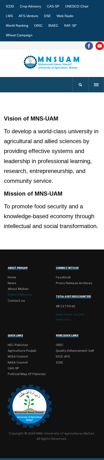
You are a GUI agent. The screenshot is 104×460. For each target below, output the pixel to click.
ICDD (10, 6)
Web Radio (65, 16)
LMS (9, 16)
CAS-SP (53, 6)
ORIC (38, 25)
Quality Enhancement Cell (75, 350)
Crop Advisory (30, 6)
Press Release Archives (74, 283)
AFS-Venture (28, 16)
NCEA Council (18, 356)
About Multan (18, 289)
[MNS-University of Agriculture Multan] (52, 62)
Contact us (16, 300)
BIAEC (53, 25)
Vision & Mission (20, 294)
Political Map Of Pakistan (27, 374)
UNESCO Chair (77, 6)
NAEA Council (18, 362)
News (12, 283)
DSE (47, 16)
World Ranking (17, 25)
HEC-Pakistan (18, 345)
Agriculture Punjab (22, 350)
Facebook (63, 277)
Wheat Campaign (19, 35)
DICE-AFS (63, 356)
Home (12, 277)
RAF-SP (70, 25)
